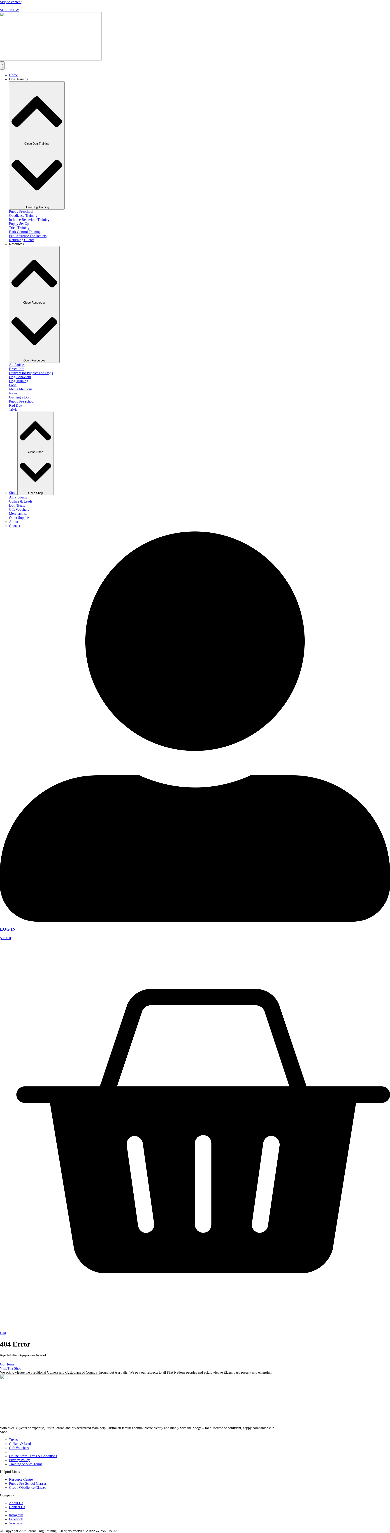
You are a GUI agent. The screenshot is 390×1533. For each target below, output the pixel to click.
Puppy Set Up (19, 224)
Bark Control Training (25, 232)
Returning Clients (21, 240)
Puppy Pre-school (21, 401)
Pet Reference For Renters (27, 236)
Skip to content (10, 2)
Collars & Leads (20, 501)
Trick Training (19, 228)
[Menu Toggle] (2, 65)
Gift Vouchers (19, 509)
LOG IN (8, 929)
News (13, 393)
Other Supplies (19, 518)
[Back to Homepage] (51, 59)
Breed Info (16, 369)
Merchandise (18, 513)
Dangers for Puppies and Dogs (31, 373)
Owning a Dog (19, 397)
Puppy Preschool (21, 211)
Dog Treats (17, 505)
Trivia (13, 409)
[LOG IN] (195, 920)
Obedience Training (23, 215)
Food (12, 385)
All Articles (17, 365)
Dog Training (18, 381)
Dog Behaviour (20, 377)
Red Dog (15, 405)
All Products (18, 497)
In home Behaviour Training (29, 219)
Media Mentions (20, 389)
